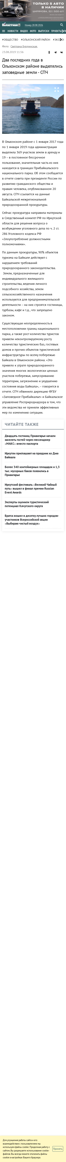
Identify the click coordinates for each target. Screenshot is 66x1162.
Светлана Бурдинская (24, 46)
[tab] (12, 31)
